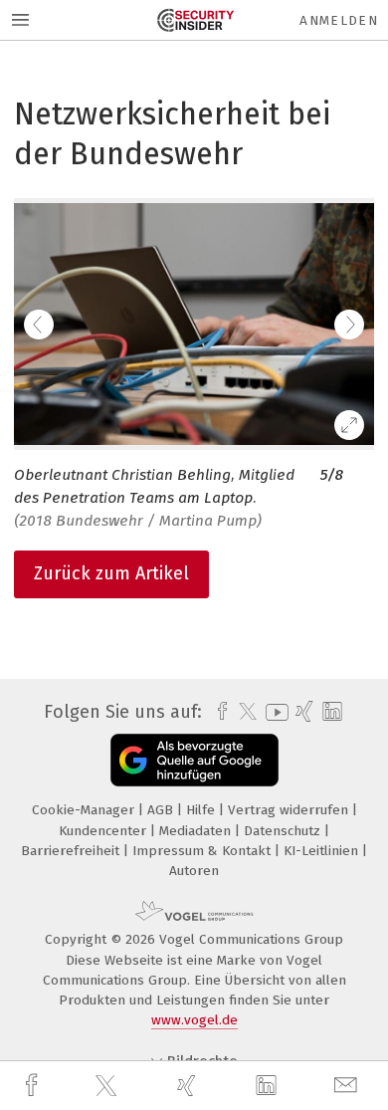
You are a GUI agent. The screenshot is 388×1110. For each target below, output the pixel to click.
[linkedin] (269, 1086)
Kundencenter (104, 830)
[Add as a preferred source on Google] (194, 760)
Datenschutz (284, 830)
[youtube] (274, 712)
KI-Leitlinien (323, 850)
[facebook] (34, 1085)
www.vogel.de (194, 1019)
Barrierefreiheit (72, 850)
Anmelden (338, 20)
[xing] (189, 1085)
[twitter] (108, 1086)
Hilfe (202, 809)
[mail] (348, 1085)
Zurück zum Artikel (111, 573)
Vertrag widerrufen (290, 809)
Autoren (194, 870)
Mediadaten (197, 830)
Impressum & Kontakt (203, 850)
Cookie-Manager (85, 809)
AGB (162, 809)
